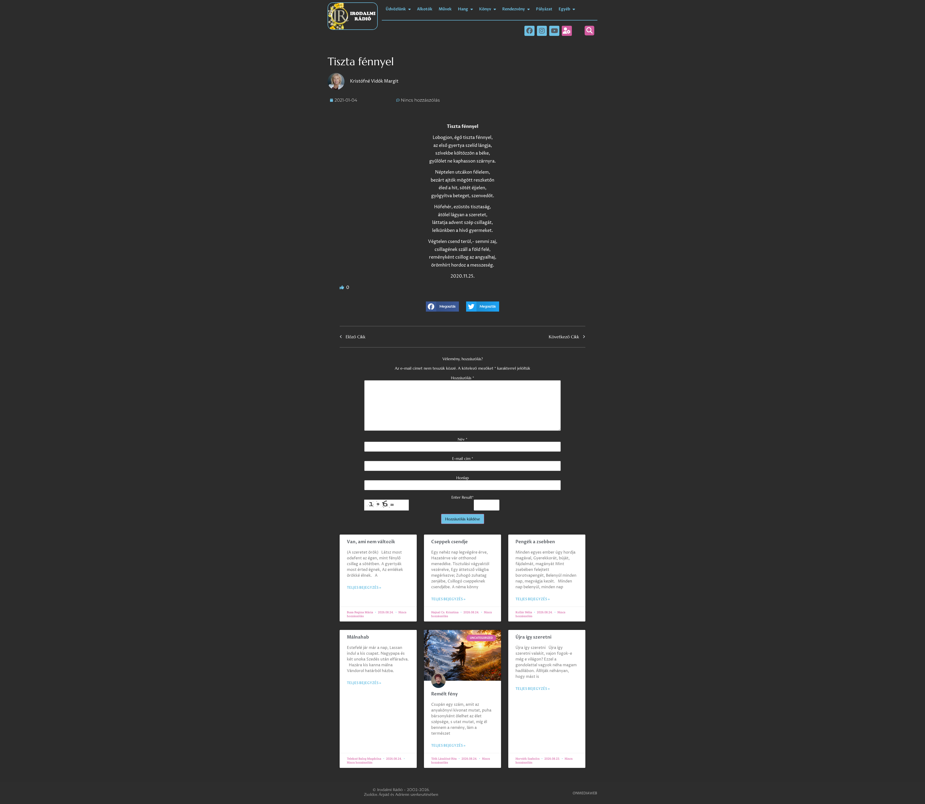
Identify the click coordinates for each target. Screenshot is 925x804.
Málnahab (358, 637)
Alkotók (424, 9)
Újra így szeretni (533, 637)
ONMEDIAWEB (585, 793)
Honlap (462, 478)
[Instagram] (542, 31)
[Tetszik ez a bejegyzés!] (342, 288)
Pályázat (544, 9)
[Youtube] (554, 31)
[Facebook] (529, 31)
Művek (445, 9)
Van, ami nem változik (371, 542)
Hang (463, 9)
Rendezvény (513, 9)
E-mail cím (462, 458)
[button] (589, 30)
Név (462, 439)
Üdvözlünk (396, 9)
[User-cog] (567, 31)
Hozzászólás (462, 378)
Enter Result (462, 497)
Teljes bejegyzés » (364, 587)
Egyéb (564, 9)
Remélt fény (444, 694)
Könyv (485, 9)
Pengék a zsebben (535, 542)
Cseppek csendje (449, 542)
